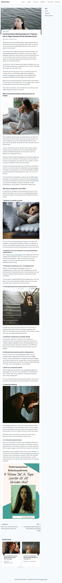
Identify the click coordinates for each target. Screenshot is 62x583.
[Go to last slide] (4, 554)
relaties (36, 168)
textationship (12, 75)
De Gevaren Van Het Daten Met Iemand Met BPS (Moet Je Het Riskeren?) (31, 557)
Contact (47, 13)
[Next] (38, 554)
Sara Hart (6, 39)
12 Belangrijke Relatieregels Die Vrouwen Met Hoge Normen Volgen (32, 527)
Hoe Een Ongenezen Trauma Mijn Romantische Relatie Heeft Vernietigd (10, 557)
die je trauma (34, 179)
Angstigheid (6, 31)
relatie (35, 157)
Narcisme (57, 2)
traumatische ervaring (30, 453)
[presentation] (11, 548)
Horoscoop (51, 2)
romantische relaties (29, 370)
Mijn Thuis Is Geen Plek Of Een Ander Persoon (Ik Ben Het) (9, 526)
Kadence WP (43, 579)
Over (46, 11)
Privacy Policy (49, 15)
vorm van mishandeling (15, 254)
